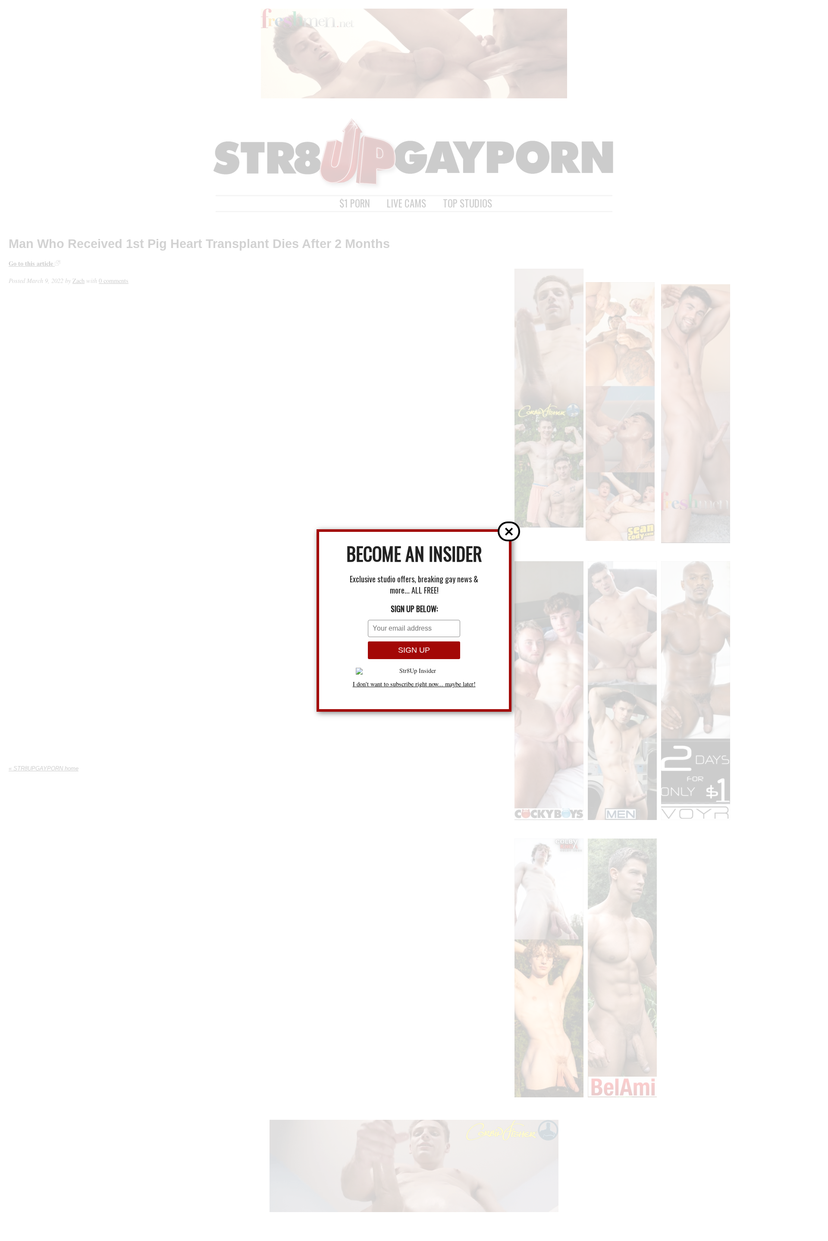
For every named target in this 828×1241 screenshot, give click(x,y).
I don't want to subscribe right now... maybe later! (414, 684)
